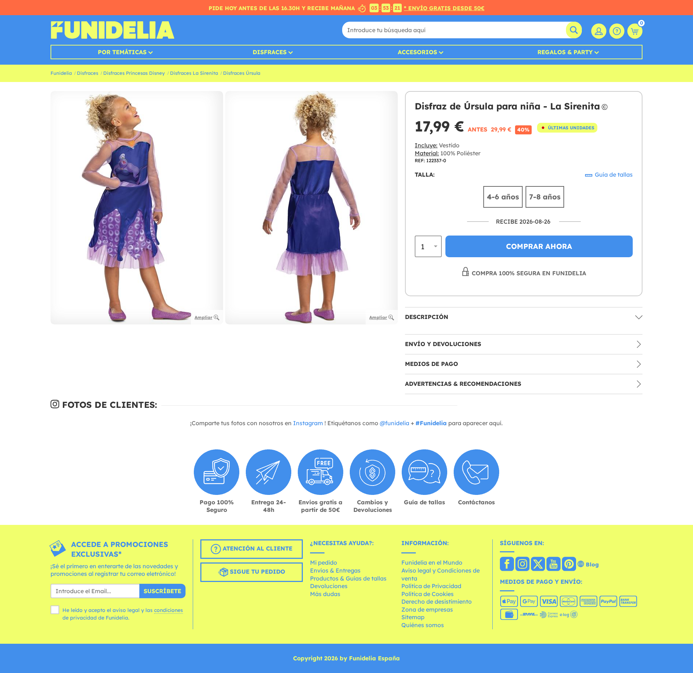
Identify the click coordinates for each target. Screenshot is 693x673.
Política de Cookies (427, 593)
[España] (507, 565)
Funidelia (61, 73)
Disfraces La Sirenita (194, 73)
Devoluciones (329, 586)
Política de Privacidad (431, 586)
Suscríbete (162, 591)
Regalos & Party (565, 52)
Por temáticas (122, 52)
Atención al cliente (256, 548)
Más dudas (325, 593)
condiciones (168, 610)
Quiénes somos (422, 625)
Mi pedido (323, 562)
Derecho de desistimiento (436, 601)
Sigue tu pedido (256, 571)
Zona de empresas (427, 609)
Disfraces (270, 52)
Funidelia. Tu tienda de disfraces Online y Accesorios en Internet (112, 30)
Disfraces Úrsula (241, 73)
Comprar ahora (539, 246)
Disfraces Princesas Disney (134, 73)
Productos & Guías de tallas (348, 578)
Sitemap (412, 617)
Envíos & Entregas (335, 570)
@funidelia (394, 423)
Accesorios (417, 52)
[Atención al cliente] (616, 31)
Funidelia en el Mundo (431, 562)
